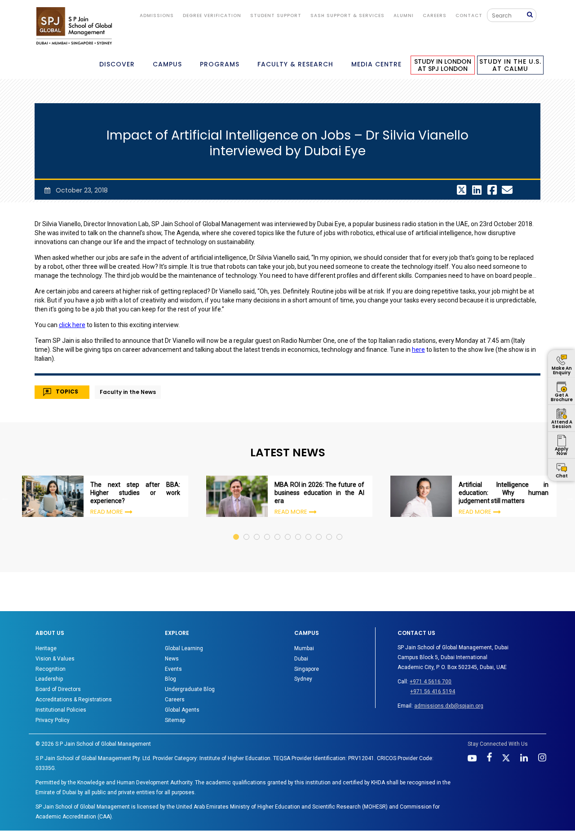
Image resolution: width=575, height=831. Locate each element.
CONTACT (469, 15)
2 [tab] (246, 528)
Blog (170, 679)
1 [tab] (236, 528)
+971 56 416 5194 (432, 691)
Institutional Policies (60, 710)
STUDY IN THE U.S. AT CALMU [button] (510, 65)
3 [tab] (257, 528)
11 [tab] (339, 528)
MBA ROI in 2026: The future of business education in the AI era (319, 492)
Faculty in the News (128, 392)
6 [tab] (288, 528)
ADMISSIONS (157, 15)
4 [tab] (267, 528)
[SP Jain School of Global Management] (74, 26)
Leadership (49, 679)
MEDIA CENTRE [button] (376, 64)
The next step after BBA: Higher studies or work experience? (135, 492)
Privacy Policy (52, 720)
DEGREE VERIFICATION (212, 15)
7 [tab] (298, 528)
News (172, 659)
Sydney (303, 679)
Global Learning (184, 648)
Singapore (306, 669)
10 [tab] (329, 528)
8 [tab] (308, 528)
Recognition (50, 669)
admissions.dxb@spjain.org (448, 706)
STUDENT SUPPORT (275, 15)
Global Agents (182, 710)
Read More (106, 511)
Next (570, 497)
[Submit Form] (531, 15)
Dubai (301, 659)
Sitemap (175, 720)
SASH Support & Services (347, 15)
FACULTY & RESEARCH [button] (295, 64)
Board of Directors (58, 689)
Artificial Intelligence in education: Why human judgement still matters (503, 492)
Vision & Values (55, 659)
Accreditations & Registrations (73, 699)
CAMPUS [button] (167, 64)
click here (72, 324)
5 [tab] (277, 528)
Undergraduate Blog (190, 689)
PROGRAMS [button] (219, 64)
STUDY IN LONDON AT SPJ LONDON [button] (442, 65)
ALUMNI (404, 15)
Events (173, 669)
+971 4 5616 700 (430, 681)
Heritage (46, 648)
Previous (4, 497)
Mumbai (304, 648)
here (418, 349)
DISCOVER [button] (117, 64)
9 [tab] (319, 528)
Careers (435, 15)
